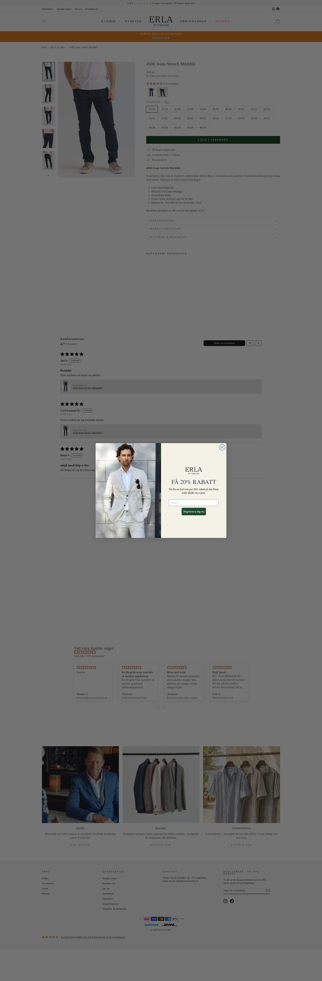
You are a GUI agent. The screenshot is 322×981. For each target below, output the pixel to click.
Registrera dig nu (193, 511)
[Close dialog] (222, 447)
